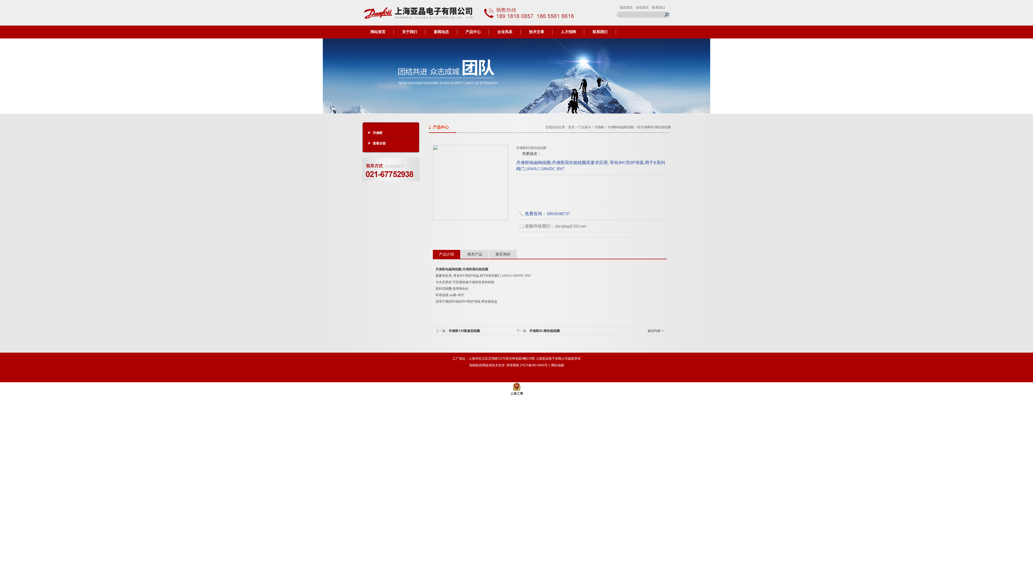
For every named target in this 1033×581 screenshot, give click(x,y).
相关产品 (474, 254)
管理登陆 (512, 365)
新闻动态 (441, 32)
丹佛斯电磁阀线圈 (621, 127)
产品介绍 (446, 254)
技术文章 (536, 32)
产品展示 (584, 127)
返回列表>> (656, 331)
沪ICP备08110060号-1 (535, 365)
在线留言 (642, 7)
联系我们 (658, 7)
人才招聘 (568, 32)
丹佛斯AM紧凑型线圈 (464, 331)
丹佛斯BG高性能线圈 (544, 331)
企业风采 (504, 32)
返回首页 (626, 7)
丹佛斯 (599, 127)
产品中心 (473, 32)
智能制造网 (477, 365)
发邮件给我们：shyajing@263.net (555, 226)
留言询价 (503, 254)
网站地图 (557, 365)
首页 (571, 127)
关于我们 (409, 32)
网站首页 (377, 32)
